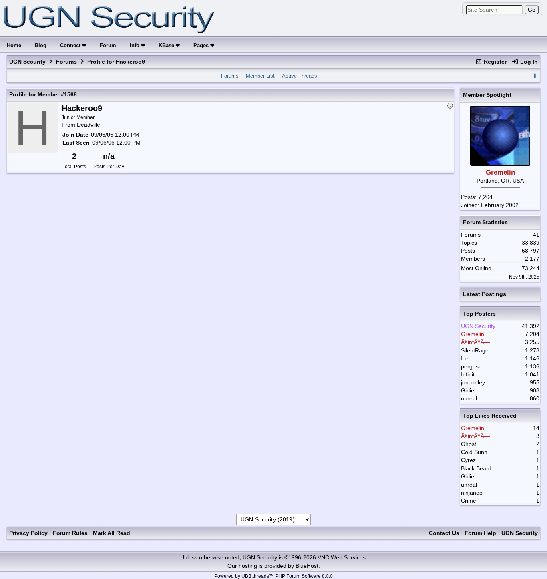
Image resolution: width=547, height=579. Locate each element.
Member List (260, 76)
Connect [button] (71, 45)
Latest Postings (484, 294)
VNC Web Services (342, 557)
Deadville (88, 124)
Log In (528, 61)
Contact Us (444, 533)
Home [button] (14, 45)
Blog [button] (40, 45)
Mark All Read (111, 533)
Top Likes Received (490, 415)
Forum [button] (108, 45)
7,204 (485, 197)
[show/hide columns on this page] (535, 75)
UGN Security (27, 61)
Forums (66, 61)
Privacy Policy (28, 533)
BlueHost (307, 566)
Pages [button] (201, 45)
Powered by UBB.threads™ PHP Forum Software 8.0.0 (273, 576)
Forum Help (480, 533)
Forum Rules (70, 533)
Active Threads (299, 76)
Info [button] (135, 45)
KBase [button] (167, 45)
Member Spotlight (487, 95)
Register (494, 61)
